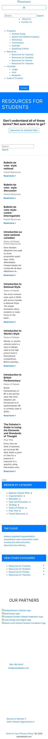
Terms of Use (12, 733)
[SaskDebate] (24, 1)
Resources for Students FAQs (24, 130)
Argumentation (17, 496)
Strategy (14, 504)
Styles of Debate (18, 507)
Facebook (8, 683)
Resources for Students (20, 569)
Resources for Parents (19, 572)
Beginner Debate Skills (20, 493)
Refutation (15, 499)
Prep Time (14, 510)
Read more (9, 176)
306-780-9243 (16, 664)
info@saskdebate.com (18, 668)
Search (40, 15)
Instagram (8, 686)
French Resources (18, 513)
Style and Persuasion (19, 502)
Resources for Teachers (20, 575)
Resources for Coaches (19, 566)
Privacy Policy (26, 733)
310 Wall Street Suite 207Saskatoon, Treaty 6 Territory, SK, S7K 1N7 (16, 655)
